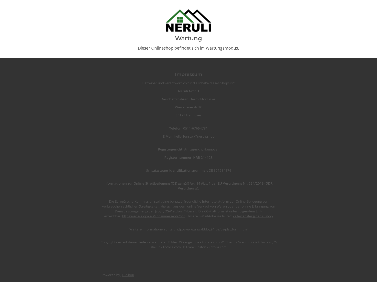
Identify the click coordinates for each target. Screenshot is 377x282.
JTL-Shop (127, 275)
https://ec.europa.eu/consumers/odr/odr (153, 216)
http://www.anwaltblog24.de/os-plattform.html (212, 229)
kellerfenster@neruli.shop (194, 136)
